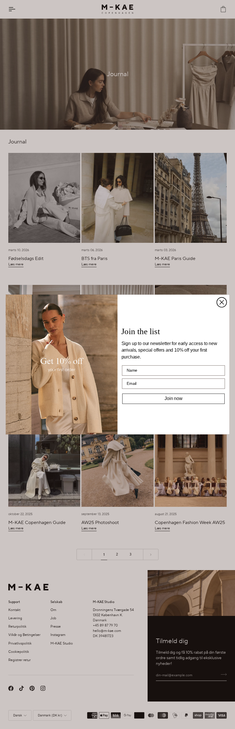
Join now (173, 398)
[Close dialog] (222, 302)
